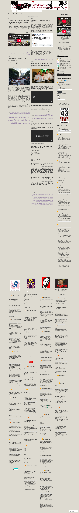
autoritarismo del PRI (50, 192)
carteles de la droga (36, 193)
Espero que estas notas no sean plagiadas (15, 434)
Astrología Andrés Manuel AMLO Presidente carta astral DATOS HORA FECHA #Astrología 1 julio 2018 (46, 476)
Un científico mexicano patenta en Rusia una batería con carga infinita (61, 364)
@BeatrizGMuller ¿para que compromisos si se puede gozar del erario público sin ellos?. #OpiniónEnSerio (64, 144)
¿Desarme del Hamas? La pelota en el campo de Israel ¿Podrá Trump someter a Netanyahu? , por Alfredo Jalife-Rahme (15, 373)
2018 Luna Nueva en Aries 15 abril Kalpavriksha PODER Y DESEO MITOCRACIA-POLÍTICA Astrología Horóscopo (46, 499)
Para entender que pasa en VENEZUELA (30, 385)
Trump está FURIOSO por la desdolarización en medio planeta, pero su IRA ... (46, 342)
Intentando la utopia (31, 390)
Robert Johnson (26, 302)
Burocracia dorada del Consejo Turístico (30, 368)
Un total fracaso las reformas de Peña (14, 430)
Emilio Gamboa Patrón (43, 116)
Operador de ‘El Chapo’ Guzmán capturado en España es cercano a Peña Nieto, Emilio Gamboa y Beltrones (41, 65)
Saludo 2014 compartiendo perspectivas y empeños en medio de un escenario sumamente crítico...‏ (15, 461)
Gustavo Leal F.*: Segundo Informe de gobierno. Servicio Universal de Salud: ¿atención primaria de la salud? (14, 303)
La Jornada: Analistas (16, 295)
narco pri (39, 117)
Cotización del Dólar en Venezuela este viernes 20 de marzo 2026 (61, 414)
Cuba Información (62, 375)
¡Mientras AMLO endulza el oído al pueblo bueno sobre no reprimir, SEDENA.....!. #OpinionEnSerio (64, 136)
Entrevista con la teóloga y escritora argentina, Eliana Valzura (45, 425)
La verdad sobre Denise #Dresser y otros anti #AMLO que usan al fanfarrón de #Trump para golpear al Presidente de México (64, 49)
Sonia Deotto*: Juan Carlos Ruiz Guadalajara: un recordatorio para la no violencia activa (15, 311)
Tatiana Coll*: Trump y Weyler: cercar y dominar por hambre (14, 307)
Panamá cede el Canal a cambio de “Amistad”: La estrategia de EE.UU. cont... (45, 337)
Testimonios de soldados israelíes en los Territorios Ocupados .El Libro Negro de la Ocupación (30, 413)
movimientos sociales (50, 200)
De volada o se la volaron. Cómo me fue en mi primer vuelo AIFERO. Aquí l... (46, 347)
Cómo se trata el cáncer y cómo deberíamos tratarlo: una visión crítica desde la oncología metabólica (46, 300)
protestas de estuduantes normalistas (22, 122)
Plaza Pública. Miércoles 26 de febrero (14, 454)
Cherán (50, 193)
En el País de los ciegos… (16, 397)
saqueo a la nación (45, 203)
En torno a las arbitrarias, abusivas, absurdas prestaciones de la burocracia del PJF (30, 329)
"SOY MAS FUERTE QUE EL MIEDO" (60, 360)
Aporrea (62, 408)
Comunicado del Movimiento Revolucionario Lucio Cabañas (43, 194)
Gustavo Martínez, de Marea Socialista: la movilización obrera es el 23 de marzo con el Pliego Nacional (61, 435)
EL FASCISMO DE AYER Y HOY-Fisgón (29, 476)
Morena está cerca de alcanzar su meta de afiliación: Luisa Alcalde (63, 222)
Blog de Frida (38, 149)
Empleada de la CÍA (42, 434)
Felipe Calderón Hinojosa (38, 196)
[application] (64, 75)
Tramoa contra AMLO (44, 59)
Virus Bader (31, 418)
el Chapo (39, 116)
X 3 (24, 303)
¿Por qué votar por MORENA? (59, 358)
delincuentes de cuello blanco (23, 112)
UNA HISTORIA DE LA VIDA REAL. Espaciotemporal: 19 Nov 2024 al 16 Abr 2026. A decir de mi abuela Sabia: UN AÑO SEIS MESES (15, 327)
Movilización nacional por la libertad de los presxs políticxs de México (30, 440)
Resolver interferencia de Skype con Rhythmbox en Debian (29, 438)
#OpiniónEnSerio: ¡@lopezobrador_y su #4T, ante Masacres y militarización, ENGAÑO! (64, 156)
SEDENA (23, 123)
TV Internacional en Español (31, 10)
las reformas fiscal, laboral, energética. (42, 164)
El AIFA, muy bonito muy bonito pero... (45, 385)
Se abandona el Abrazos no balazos (45, 378)
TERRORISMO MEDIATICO (58, 362)
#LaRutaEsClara (26, 455)
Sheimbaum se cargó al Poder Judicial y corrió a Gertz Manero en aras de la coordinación (45, 372)
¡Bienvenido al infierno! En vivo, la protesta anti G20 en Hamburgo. (15, 404)
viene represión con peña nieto (43, 205)
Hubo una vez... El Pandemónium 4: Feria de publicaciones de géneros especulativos (61, 392)
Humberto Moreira (42, 197)
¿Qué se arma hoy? (27, 304)
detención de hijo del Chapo (46, 58)
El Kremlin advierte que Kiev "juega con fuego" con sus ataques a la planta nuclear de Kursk (46, 466)
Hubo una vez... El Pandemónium (60, 397)
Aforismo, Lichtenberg (43, 433)
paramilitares (23, 53)
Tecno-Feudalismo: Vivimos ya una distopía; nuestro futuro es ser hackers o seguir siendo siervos (64, 43)
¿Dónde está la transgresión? (28, 306)
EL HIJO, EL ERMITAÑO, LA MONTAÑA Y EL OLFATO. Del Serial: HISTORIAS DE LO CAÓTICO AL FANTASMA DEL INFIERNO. (14, 339)
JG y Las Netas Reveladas (16, 319)
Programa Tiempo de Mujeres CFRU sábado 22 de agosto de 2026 (45, 400)
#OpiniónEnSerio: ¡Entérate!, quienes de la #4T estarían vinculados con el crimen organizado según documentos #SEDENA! (64, 152)
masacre (19, 53)
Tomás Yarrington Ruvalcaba (44, 204)
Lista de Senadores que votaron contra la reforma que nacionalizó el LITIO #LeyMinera (64, 53)
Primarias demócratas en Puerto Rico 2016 (15, 416)
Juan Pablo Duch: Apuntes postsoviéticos (15, 309)
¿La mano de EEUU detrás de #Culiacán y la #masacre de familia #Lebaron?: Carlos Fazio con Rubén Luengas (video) (18, 22)
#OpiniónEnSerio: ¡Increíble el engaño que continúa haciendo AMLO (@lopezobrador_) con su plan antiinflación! (64, 158)
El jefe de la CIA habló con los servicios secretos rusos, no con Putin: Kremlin (64, 193)
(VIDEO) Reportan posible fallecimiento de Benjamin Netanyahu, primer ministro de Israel (61, 417)
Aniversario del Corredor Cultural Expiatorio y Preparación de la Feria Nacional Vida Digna (15, 450)
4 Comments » (28, 114)
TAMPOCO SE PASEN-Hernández (29, 488)
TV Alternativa (24, 10)
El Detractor (62, 383)
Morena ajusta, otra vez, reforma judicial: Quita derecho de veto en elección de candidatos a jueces (46, 448)
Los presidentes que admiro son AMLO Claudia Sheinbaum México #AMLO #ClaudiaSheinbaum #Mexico (45, 354)
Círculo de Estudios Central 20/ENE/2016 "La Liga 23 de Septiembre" (61, 350)
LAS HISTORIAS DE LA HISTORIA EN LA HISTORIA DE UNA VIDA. (14, 344)
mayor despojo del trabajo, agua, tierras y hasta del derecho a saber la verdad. (42, 167)
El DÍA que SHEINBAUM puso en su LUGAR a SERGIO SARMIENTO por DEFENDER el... (46, 334)
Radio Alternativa (39, 10)
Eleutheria (47, 414)
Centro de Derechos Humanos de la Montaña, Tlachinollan (64, 105)
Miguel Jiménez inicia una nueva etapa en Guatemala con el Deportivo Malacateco (61, 317)
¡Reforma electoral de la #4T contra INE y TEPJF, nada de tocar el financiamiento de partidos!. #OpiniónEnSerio (64, 139)
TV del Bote (60, 134)
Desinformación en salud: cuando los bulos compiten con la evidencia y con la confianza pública (46, 321)
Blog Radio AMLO (61, 182)
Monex (35, 199)
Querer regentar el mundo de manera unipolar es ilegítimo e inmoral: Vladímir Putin (46, 503)
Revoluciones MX (46, 439)
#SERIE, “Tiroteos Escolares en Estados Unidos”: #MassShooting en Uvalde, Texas (46, 430)
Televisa (40, 204)
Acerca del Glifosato (42, 423)
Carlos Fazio (15, 52)
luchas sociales (14, 121)
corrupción (13, 112)
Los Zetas (51, 198)
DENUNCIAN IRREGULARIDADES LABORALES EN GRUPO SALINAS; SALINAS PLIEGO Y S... (46, 350)
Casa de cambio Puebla (42, 193)
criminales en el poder (50, 115)
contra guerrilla (28, 116)
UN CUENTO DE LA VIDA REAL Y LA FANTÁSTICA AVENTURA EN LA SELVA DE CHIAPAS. (14, 347)
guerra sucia (28, 119)
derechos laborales (43, 195)
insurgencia (21, 120)
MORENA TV (14, 10)
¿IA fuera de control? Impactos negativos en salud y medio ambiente (46, 309)
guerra (19, 113)
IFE (45, 197)
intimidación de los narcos (36, 198)
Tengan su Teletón (30, 288)
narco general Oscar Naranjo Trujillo (48, 201)
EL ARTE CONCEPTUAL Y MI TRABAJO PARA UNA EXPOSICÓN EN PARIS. (15, 342)
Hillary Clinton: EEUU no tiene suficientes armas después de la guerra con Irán (64, 196)
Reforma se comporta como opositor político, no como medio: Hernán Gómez (30, 384)
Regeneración (60, 161)
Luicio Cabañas (18, 121)
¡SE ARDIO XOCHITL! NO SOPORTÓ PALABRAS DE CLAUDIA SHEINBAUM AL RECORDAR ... (45, 339)
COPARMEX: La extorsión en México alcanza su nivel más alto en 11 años (64, 201)
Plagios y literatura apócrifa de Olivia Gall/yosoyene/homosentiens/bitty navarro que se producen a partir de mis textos (46, 418)
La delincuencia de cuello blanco (29, 386)
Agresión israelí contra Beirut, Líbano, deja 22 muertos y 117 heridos (46, 445)
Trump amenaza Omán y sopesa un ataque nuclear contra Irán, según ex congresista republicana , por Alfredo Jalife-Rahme (15, 361)
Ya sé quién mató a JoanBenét (44, 436)
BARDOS (56, 385)
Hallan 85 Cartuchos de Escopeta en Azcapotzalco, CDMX (63, 170)
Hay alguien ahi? (26, 392)
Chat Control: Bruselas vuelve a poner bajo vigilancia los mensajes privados (46, 319)
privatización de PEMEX (42, 202)
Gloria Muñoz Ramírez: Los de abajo (14, 305)
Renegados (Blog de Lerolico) (31, 465)
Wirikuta (48, 205)
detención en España (34, 116)
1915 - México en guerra (27, 404)
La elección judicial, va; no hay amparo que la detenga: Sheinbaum (46, 451)
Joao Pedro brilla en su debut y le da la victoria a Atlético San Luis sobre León (60, 305)
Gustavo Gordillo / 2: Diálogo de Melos (14, 300)
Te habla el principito (27, 307)
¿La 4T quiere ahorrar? (43, 369)
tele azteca (37, 204)
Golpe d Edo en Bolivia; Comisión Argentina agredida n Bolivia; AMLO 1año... (30, 332)
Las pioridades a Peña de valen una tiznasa (15, 427)
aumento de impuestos (44, 192)
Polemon (60, 211)
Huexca (39, 197)
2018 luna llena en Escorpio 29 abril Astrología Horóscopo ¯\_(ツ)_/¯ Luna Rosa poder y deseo (46, 491)
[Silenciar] (67, 75)
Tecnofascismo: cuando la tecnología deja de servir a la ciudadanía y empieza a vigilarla (46, 304)
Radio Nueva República (61, 82)
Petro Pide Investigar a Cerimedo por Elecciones (64, 178)
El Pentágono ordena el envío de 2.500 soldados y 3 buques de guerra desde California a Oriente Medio (60, 427)
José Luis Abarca (25, 120)
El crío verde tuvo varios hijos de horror (14, 431)
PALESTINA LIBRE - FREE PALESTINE (60, 368)
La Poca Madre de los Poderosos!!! (29, 5)
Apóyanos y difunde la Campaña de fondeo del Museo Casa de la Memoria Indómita (61, 330)
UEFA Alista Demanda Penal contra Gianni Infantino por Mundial (63, 180)
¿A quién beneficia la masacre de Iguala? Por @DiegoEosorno (17, 59)
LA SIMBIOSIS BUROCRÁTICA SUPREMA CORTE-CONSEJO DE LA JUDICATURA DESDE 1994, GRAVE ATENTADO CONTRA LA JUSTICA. (30, 336)
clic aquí (15, 292)
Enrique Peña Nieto (14, 118)
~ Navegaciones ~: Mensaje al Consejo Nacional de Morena (30, 381)
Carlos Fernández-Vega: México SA (14, 299)
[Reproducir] (59, 75)
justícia (27, 113)
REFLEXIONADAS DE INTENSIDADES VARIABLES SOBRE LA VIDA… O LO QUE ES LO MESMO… (15, 333)
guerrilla (14, 120)
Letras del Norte (31, 292)
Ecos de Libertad (31, 366)
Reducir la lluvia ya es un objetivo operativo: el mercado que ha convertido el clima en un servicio (46, 312)
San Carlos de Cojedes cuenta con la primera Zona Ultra (60, 433)
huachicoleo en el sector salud (28, 379)
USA (29, 123)
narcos (21, 53)
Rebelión (46, 289)
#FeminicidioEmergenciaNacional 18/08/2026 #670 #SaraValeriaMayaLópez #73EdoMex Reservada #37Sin (64, 253)
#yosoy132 (37, 192)
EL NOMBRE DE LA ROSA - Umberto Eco (60, 366)
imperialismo (24, 113)
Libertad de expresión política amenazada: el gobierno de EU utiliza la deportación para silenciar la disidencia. (64, 203)
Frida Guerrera (60, 225)
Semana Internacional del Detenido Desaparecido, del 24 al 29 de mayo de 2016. (61, 343)
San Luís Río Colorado (49, 119)
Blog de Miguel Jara (46, 297)
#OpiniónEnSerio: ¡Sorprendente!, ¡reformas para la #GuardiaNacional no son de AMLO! (64, 154)
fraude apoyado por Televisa (45, 196)
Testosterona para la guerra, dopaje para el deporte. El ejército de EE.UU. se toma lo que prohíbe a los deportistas (46, 315)
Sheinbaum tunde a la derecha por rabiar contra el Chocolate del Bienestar (64, 213)
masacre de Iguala (23, 121)
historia (21, 113)
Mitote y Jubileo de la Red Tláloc (13, 448)
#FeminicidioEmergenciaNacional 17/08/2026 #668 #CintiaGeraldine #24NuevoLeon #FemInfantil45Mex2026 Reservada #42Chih (64, 255)
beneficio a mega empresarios (17, 116)
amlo (13, 52)
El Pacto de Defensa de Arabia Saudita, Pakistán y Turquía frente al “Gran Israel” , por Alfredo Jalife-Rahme (15, 369)
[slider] (69, 75)
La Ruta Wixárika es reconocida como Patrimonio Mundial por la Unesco (60, 310)
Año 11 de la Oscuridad (46, 360)
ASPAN (12, 116)
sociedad (49, 203)
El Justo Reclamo (62, 356)
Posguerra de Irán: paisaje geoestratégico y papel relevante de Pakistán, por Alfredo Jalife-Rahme (15, 381)
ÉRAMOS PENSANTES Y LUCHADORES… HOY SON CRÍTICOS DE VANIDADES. (15, 336)
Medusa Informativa (31, 446)
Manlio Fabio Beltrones (35, 117)
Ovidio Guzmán (40, 59)
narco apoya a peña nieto (40, 201)
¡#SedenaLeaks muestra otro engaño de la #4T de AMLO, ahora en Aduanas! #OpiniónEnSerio (64, 147)
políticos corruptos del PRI (47, 117)
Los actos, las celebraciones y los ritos (14, 426)
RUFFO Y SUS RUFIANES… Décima (29, 479)
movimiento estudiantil (46, 199)
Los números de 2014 (27, 430)
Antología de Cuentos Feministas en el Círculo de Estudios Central (60, 345)
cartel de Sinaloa (19, 52)
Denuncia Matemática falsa (44, 432)
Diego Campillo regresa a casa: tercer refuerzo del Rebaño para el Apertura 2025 (61, 315)
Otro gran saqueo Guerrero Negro (14, 424)
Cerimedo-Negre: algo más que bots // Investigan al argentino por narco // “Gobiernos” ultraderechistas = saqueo (30, 482)
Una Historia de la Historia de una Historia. (15, 321)
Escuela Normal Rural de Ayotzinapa (22, 118)
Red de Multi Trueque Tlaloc (16, 440)
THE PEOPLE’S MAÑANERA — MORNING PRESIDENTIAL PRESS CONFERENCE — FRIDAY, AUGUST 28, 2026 (64, 166)
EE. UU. (27, 117)
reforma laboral (36, 203)
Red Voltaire (16, 351)
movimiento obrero (44, 200)
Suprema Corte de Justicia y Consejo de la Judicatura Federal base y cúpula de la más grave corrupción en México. (30, 343)
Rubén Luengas (28, 53)
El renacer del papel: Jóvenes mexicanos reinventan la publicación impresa (61, 301)
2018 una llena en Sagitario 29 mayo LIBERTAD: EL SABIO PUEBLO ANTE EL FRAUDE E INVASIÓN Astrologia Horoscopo (46, 479)
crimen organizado (27, 52)
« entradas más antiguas (32, 16)
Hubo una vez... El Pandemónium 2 (60, 396)
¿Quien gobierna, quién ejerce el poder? (15, 418)
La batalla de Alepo (11, 415)
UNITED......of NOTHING (58, 370)
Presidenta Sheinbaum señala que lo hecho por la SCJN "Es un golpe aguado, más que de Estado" (45, 462)
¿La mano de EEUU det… (63, 67)
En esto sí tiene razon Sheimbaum (45, 374)
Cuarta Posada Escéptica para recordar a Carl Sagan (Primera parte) (61, 400)
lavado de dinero (48, 198)
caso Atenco (47, 193)
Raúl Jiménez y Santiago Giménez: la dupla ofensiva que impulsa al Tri (61, 322)
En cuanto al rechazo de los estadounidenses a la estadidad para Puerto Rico (14, 413)
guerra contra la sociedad (23, 119)
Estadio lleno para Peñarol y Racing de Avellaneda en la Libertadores (60, 313)
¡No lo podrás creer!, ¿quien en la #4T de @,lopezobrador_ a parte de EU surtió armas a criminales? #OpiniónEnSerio (64, 149)
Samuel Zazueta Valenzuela (48, 118)
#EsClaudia (26, 462)
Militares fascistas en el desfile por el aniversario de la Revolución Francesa (14, 376)
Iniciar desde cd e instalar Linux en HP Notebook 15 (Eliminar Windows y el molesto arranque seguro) (30, 428)
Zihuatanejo (51, 205)
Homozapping (62, 298)
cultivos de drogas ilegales (16, 117)
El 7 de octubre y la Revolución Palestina (45, 455)
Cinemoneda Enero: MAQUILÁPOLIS (14, 455)
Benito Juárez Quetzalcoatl (31, 310)
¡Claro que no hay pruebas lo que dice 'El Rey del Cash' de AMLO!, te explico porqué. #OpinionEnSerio (64, 142)
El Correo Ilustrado (11, 316)
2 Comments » (51, 114)
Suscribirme (59, 91)
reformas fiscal (40, 203)
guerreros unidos (10, 120)
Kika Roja (47, 470)
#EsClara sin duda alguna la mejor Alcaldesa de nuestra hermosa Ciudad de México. (30, 450)
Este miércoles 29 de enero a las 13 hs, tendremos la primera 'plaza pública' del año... (15, 458)
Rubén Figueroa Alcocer (18, 123)
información (24, 51)
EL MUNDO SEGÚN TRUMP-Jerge (29, 474)
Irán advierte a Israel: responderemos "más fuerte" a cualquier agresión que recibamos (46, 457)
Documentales (19, 10)
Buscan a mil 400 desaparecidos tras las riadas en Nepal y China (30, 478)
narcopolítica (42, 117)
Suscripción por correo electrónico (61, 87)
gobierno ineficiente (15, 113)
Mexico (29, 113)
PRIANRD (15, 122)
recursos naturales (48, 202)
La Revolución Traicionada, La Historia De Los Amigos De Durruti (30, 399)
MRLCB (36, 201)
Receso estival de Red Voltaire (13, 354)
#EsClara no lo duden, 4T (28, 458)
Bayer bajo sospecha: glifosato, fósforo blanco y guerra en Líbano (45, 328)
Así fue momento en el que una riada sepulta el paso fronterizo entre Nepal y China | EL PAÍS (30, 469)
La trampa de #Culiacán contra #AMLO (40, 20)
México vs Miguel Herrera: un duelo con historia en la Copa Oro (61, 320)
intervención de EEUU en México (13, 53)
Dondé (47, 195)
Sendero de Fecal (47, 331)
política (36, 202)
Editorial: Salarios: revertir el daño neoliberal (15, 298)
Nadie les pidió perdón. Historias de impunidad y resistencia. (60, 347)
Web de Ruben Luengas (62, 187)
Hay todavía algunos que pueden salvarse (15, 432)
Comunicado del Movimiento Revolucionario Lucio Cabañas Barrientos (41, 124)
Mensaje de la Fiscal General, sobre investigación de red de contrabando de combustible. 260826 (30, 485)
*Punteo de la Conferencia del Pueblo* (45, 393)
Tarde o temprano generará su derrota (14, 436)
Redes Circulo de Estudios (62, 326)
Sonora (27, 54)
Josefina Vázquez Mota (43, 198)
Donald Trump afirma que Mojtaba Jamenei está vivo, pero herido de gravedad (64, 194)
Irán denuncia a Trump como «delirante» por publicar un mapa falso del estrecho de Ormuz (64, 199)
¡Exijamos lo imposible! (16, 422)
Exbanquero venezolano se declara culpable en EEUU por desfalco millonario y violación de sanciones (61, 411)
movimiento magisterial (39, 200)
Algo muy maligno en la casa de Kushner (63, 197)
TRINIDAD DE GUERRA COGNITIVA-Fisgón (30, 489)
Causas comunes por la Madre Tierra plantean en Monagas (60, 430)
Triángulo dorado (26, 123)
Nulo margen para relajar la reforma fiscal (15, 428)
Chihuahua (23, 52)
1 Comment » (28, 51)
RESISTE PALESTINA (58, 367)
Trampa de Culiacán (50, 59)
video (29, 54)
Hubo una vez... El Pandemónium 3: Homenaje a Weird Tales (60, 394)
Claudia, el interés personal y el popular (45, 401)
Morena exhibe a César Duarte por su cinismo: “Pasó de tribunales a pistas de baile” (64, 219)
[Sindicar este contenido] (57, 82)
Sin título (10, 419)
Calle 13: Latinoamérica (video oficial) (37, 142)
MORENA (42, 199)
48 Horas (10, 408)
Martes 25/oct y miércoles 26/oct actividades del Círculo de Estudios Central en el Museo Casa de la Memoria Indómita (61, 336)
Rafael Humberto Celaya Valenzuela (39, 118)
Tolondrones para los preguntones (29, 300)
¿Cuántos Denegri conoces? (28, 298)
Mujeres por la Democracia (47, 388)
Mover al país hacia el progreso (13, 435)
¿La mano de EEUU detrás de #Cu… (65, 68)
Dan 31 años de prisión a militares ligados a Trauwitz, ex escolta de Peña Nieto (64, 215)
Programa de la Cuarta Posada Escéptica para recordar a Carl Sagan (61, 402)
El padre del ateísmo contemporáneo (29, 296)
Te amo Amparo (26, 299)
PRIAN (38, 202)
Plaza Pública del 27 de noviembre (14, 463)
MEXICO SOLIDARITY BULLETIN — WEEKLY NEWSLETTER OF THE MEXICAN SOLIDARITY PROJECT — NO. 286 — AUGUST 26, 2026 (64, 163)
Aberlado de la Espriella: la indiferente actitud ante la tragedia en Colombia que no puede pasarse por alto (64, 206)
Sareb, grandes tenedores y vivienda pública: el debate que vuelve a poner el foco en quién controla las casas (45, 324)
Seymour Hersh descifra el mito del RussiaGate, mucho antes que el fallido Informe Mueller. (14, 401)
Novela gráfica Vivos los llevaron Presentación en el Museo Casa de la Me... (61, 333)
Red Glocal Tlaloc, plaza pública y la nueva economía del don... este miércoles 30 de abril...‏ (15, 443)
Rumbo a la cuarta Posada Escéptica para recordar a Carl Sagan (61, 404)
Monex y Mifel (38, 199)
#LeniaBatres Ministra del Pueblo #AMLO (46, 357)
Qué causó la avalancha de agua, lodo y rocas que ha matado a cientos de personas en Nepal (30, 472)
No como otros (42, 383)
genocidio (18, 119)
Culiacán (42, 58)
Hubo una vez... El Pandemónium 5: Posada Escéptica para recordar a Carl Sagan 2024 (61, 390)
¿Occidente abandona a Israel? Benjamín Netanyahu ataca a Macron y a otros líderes (46, 460)
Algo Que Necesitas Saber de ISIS (29, 400)
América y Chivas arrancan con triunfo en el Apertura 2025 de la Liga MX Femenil (61, 303)
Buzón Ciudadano (16, 390)
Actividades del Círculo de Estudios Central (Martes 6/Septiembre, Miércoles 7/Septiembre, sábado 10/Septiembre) (61, 339)
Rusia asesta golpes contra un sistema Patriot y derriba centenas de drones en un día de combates (46, 442)
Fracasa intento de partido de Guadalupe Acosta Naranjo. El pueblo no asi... (46, 352)
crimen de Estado (11, 117)
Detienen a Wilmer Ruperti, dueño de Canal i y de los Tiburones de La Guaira (61, 420)
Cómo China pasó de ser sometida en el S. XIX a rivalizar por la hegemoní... (46, 345)
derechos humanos (23, 117)
